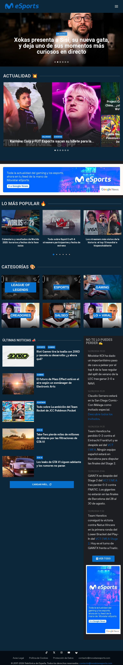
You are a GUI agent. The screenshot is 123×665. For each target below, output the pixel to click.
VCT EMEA (110, 480)
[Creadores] (20, 315)
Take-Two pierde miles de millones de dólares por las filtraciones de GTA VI (58, 438)
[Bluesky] (76, 652)
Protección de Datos (63, 658)
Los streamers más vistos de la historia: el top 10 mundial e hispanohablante (102, 242)
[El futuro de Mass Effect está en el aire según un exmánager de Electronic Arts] (18, 383)
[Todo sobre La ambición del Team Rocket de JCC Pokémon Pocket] (18, 411)
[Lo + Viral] (102, 315)
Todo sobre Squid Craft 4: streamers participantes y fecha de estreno (61, 242)
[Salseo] (61, 315)
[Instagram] (61, 652)
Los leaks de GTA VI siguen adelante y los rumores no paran (59, 464)
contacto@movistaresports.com (94, 658)
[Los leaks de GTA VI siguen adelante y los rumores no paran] (18, 466)
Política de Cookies (38, 658)
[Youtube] (69, 652)
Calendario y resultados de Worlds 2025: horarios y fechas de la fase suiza (20, 242)
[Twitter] (54, 652)
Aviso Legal (18, 658)
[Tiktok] (46, 652)
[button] (6, 33)
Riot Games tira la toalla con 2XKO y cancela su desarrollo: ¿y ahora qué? (58, 355)
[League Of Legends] (20, 287)
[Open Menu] (116, 6)
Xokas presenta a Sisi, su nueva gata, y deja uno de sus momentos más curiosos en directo (61, 46)
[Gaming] (102, 287)
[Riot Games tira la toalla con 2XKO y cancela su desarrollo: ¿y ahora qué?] (18, 356)
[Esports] (61, 287)
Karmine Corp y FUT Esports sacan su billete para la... (52, 141)
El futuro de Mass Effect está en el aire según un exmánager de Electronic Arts (58, 382)
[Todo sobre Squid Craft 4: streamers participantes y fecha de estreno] (61, 222)
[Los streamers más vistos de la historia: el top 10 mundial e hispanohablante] (102, 222)
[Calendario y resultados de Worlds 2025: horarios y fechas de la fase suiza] (20, 222)
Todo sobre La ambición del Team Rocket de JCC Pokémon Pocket (57, 408)
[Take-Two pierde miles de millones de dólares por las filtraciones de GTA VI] (18, 438)
